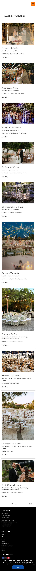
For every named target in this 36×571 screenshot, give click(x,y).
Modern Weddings (15, 488)
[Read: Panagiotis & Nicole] (18, 113)
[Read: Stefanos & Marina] (18, 153)
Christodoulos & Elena (12, 206)
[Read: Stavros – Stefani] (18, 309)
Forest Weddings (15, 337)
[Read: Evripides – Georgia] (18, 471)
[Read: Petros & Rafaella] (18, 34)
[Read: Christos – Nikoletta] (18, 416)
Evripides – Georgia (11, 485)
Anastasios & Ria (10, 87)
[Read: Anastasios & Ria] (18, 73)
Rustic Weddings (6, 51)
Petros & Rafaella (10, 48)
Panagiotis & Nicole (11, 127)
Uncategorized (5, 338)
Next (31, 504)
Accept (18, 567)
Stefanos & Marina (10, 167)
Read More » (5, 57)
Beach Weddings (6, 337)
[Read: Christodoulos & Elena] (18, 192)
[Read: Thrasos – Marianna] (18, 361)
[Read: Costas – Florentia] (18, 245)
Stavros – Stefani (9, 334)
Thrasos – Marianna (11, 375)
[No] (34, 565)
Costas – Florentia (10, 273)
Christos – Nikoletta (11, 443)
